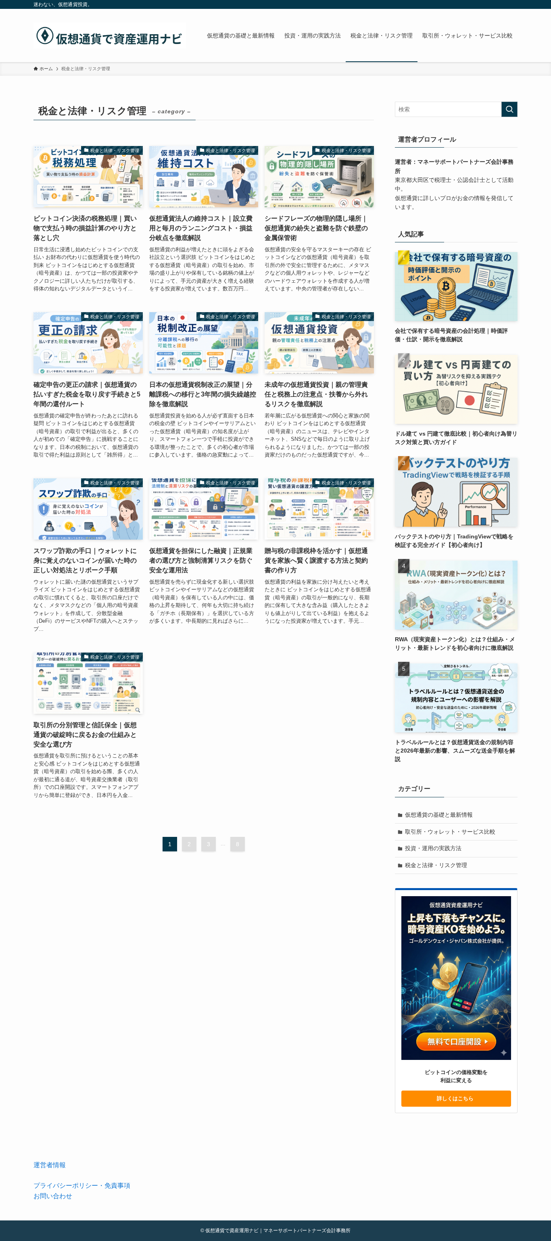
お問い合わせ (52, 1196)
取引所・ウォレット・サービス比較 (450, 831)
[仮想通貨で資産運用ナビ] (109, 35)
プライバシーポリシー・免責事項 (81, 1185)
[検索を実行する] (509, 109)
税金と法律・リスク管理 (436, 865)
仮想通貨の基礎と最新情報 (439, 814)
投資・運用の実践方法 (433, 848)
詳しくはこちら (456, 1098)
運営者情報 (49, 1165)
